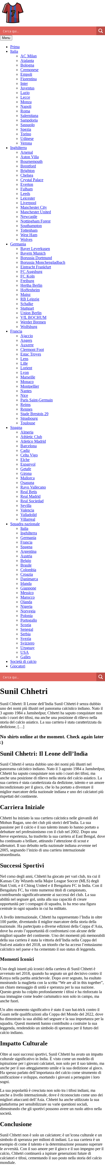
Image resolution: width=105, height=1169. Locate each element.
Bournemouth (31, 161)
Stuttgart (27, 308)
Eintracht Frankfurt (35, 267)
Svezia (25, 638)
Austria (26, 556)
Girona (26, 473)
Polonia (26, 615)
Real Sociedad (32, 501)
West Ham (28, 235)
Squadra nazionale (25, 524)
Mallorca (27, 478)
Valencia (27, 510)
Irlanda (26, 583)
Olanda (26, 602)
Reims (25, 404)
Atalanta (27, 60)
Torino (25, 134)
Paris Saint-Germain (36, 400)
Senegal (26, 629)
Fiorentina (28, 79)
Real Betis (28, 492)
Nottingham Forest (35, 221)
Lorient (26, 368)
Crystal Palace (31, 180)
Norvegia (27, 611)
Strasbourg (29, 418)
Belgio (25, 560)
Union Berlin (31, 313)
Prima (15, 47)
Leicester (27, 198)
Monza (26, 102)
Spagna (16, 427)
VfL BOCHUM (33, 317)
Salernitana (29, 115)
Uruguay (27, 648)
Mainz (25, 294)
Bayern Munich (33, 253)
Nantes (26, 391)
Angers (26, 340)
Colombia (28, 570)
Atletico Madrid (33, 441)
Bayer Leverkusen (35, 248)
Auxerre (27, 345)
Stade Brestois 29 (34, 414)
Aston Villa (29, 157)
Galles (25, 657)
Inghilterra (18, 148)
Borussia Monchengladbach (42, 262)
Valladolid (28, 515)
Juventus (27, 88)
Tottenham (28, 230)
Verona (26, 143)
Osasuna (27, 482)
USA (24, 652)
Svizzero (27, 643)
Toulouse (27, 423)
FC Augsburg (31, 271)
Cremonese (29, 70)
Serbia (25, 634)
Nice (24, 395)
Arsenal (26, 152)
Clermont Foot (32, 349)
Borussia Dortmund (36, 258)
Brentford (28, 166)
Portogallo (28, 620)
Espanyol (27, 464)
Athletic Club (31, 437)
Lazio (25, 92)
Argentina (28, 551)
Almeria (26, 432)
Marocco (27, 597)
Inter (24, 83)
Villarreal (27, 519)
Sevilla (25, 505)
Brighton (27, 170)
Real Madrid (30, 496)
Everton (26, 184)
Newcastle (28, 216)
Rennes (26, 409)
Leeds (25, 193)
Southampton (31, 226)
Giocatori (17, 666)
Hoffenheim (30, 290)
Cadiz (25, 450)
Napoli (25, 106)
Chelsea (26, 175)
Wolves (26, 239)
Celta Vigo (29, 455)
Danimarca (29, 579)
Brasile (26, 565)
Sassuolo (27, 125)
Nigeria (26, 606)
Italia (14, 51)
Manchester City (33, 207)
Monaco (27, 381)
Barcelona (28, 446)
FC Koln (27, 276)
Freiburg (27, 281)
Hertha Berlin (31, 285)
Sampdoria (29, 120)
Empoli (26, 74)
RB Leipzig (29, 299)
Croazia (26, 574)
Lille (24, 363)
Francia (16, 331)
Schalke (26, 303)
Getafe (25, 469)
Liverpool (28, 203)
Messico (27, 592)
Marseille (27, 377)
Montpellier (29, 386)
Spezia (25, 129)
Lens (24, 359)
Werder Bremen (33, 322)
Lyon (24, 372)
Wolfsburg (28, 326)
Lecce (25, 97)
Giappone (28, 588)
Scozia (25, 625)
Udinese (27, 138)
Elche (25, 459)
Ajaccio (26, 336)
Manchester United (35, 212)
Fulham (26, 189)
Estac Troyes (30, 354)
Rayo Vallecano (33, 487)
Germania (18, 244)
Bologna (27, 65)
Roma (25, 111)
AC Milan (28, 56)
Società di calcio (23, 661)
